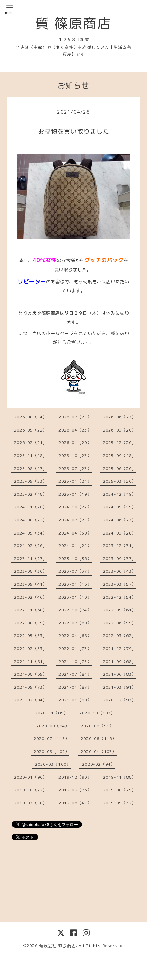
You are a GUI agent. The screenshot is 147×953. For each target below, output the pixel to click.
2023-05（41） (30, 584)
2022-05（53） (30, 636)
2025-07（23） (75, 469)
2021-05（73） (30, 687)
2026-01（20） (75, 443)
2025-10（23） (75, 456)
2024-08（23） (30, 520)
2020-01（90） (30, 777)
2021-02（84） (30, 700)
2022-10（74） (75, 610)
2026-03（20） (119, 430)
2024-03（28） (119, 533)
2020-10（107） (97, 713)
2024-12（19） (119, 494)
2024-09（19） (119, 507)
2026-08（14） (30, 417)
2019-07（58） (30, 803)
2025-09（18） (119, 456)
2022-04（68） (75, 636)
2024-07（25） (75, 520)
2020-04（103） (99, 752)
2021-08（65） (30, 674)
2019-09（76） (75, 790)
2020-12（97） (119, 700)
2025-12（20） (119, 443)
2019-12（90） (75, 777)
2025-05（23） (30, 481)
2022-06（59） (119, 623)
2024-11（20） (30, 507)
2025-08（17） (30, 469)
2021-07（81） (75, 674)
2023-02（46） (30, 597)
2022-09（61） (119, 610)
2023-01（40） (75, 597)
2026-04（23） (75, 430)
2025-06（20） (119, 469)
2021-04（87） (75, 687)
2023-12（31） (119, 546)
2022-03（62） (119, 636)
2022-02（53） (30, 649)
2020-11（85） (51, 713)
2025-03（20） (119, 481)
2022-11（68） (30, 610)
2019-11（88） (119, 777)
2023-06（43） (119, 571)
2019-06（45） (75, 803)
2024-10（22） (75, 507)
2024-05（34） (30, 533)
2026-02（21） (30, 443)
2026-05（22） (30, 430)
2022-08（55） (30, 623)
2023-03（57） (119, 584)
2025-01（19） (75, 494)
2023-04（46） (75, 584)
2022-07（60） (75, 623)
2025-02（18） (30, 494)
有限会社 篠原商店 (57, 946)
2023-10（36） (75, 559)
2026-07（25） (75, 417)
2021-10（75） (75, 662)
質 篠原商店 (73, 23)
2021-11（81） (30, 662)
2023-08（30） (30, 571)
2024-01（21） (75, 546)
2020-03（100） (53, 764)
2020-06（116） (99, 739)
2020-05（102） (51, 752)
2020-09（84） (52, 726)
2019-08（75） (119, 790)
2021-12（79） (119, 649)
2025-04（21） (75, 481)
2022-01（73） (75, 649)
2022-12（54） (119, 597)
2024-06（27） (119, 520)
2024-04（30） (75, 533)
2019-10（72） (30, 790)
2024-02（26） (30, 546)
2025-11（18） (30, 456)
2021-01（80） (75, 700)
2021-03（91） (119, 687)
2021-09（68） (119, 662)
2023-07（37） (75, 571)
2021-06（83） (119, 674)
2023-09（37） (119, 559)
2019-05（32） (119, 803)
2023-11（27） (30, 559)
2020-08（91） (97, 726)
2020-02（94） (98, 764)
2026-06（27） (119, 417)
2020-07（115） (51, 739)
